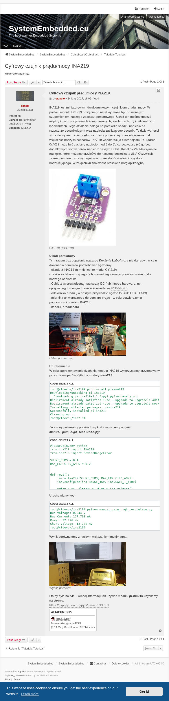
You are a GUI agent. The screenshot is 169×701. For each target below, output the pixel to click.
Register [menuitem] (144, 8)
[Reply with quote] (158, 90)
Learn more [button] (30, 694)
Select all (66, 383)
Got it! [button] (144, 691)
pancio (25, 105)
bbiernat (24, 73)
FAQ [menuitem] (5, 45)
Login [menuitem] (160, 8)
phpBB (21, 671)
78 (19, 116)
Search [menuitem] (17, 45)
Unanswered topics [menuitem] (132, 16)
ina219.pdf (63, 618)
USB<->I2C (119, 288)
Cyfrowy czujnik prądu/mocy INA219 (47, 66)
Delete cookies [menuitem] (121, 663)
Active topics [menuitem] (156, 16)
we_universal (17, 675)
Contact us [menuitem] (100, 663)
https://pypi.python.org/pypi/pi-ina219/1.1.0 (79, 605)
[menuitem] (8, 679)
